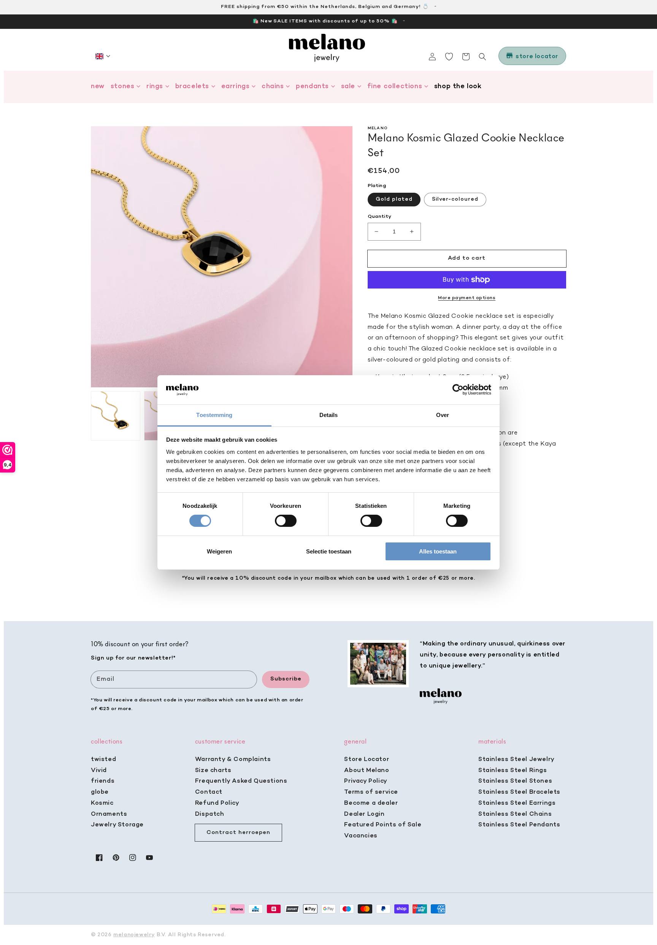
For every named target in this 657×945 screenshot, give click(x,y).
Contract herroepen (238, 832)
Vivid (99, 770)
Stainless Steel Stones (515, 781)
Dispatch (209, 814)
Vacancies (360, 836)
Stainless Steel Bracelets (519, 792)
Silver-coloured (455, 199)
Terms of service (371, 792)
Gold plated (394, 199)
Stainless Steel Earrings (516, 803)
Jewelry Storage (117, 825)
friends (102, 781)
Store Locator (366, 759)
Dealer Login (364, 814)
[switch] (286, 521)
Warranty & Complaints (233, 759)
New (98, 86)
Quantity (380, 216)
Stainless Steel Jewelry (516, 759)
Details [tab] (328, 415)
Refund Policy (217, 803)
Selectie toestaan (328, 551)
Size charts (213, 770)
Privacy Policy (365, 781)
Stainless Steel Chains (515, 814)
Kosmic (102, 803)
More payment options (466, 298)
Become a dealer (371, 803)
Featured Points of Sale (382, 825)
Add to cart (467, 258)
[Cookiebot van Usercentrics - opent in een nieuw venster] (458, 389)
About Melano (366, 770)
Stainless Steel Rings (512, 770)
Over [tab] (442, 415)
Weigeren (219, 551)
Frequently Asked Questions (241, 781)
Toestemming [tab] (214, 415)
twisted (103, 759)
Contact (208, 792)
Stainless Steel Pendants (519, 825)
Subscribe (286, 679)
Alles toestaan (438, 551)
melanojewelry (134, 935)
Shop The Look (458, 86)
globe (100, 792)
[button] (103, 56)
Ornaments (109, 814)
